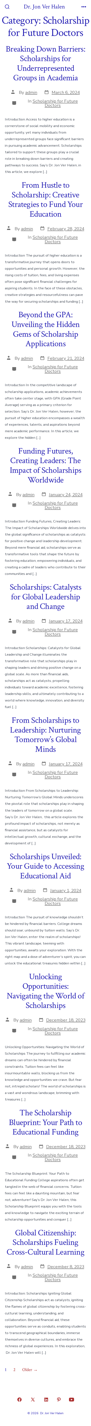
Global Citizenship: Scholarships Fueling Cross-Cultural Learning (45, 1242)
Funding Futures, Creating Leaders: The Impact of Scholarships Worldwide (45, 465)
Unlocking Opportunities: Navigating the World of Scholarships (45, 991)
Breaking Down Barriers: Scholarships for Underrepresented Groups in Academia (45, 63)
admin (31, 92)
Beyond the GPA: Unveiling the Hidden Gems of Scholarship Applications (45, 329)
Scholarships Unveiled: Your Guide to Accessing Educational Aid (45, 866)
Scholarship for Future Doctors (55, 103)
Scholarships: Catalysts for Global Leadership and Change (45, 597)
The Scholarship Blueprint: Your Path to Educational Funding (45, 1122)
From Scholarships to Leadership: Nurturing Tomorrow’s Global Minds (45, 735)
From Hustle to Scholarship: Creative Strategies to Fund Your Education (45, 200)
